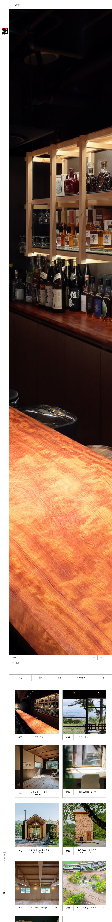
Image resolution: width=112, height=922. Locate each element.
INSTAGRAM (4, 893)
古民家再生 (81, 678)
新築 (41, 678)
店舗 (102, 678)
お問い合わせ (5, 858)
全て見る (20, 678)
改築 (60, 678)
